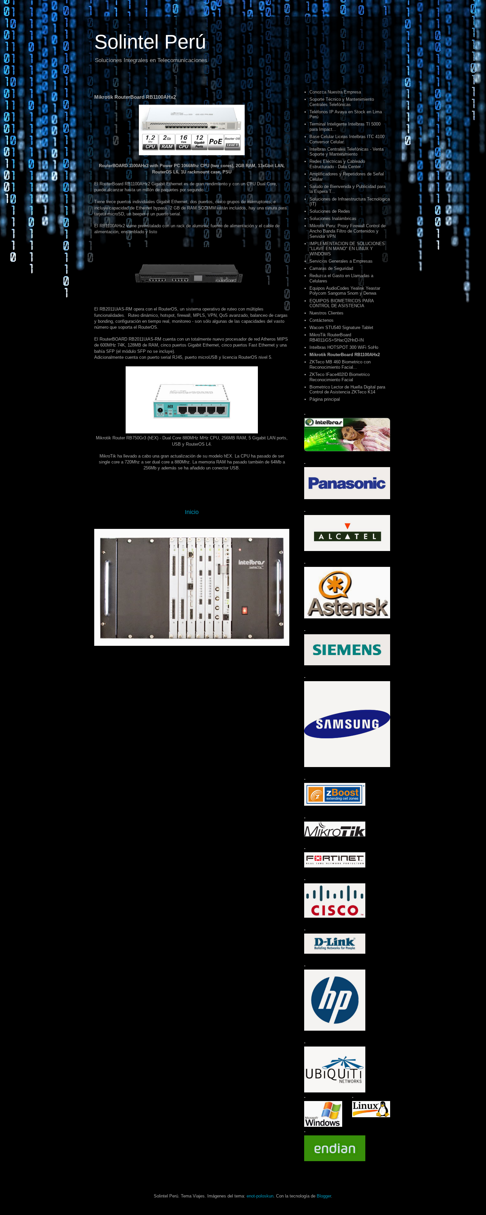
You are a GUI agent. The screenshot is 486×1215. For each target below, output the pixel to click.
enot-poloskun (260, 1196)
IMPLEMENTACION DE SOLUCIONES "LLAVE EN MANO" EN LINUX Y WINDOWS (347, 248)
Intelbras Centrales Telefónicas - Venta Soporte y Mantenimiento (346, 152)
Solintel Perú (150, 42)
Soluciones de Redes (329, 211)
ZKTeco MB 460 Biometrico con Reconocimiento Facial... (340, 364)
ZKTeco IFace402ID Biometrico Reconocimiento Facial (339, 377)
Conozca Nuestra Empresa (335, 92)
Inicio (192, 512)
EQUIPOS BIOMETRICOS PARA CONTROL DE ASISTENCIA (341, 303)
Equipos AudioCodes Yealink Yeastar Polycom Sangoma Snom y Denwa (344, 291)
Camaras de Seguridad (331, 268)
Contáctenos (321, 320)
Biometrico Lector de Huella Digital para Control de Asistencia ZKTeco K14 (347, 390)
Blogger (324, 1196)
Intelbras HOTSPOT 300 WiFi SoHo (343, 347)
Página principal (324, 399)
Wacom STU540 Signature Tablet (341, 327)
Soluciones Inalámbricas (332, 218)
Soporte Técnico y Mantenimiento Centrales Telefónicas (341, 102)
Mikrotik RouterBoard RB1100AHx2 (344, 354)
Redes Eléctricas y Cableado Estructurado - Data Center (337, 164)
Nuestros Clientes (326, 313)
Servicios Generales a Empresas (341, 261)
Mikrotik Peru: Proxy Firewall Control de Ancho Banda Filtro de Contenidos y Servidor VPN (347, 231)
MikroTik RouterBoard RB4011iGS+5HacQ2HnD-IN (336, 337)
